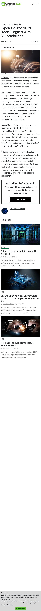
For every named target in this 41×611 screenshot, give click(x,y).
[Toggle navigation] (37, 4)
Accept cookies (20, 608)
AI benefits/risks (14, 24)
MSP (3, 292)
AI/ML (4, 24)
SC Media (5, 78)
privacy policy (31, 603)
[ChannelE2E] (10, 4)
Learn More (20, 199)
